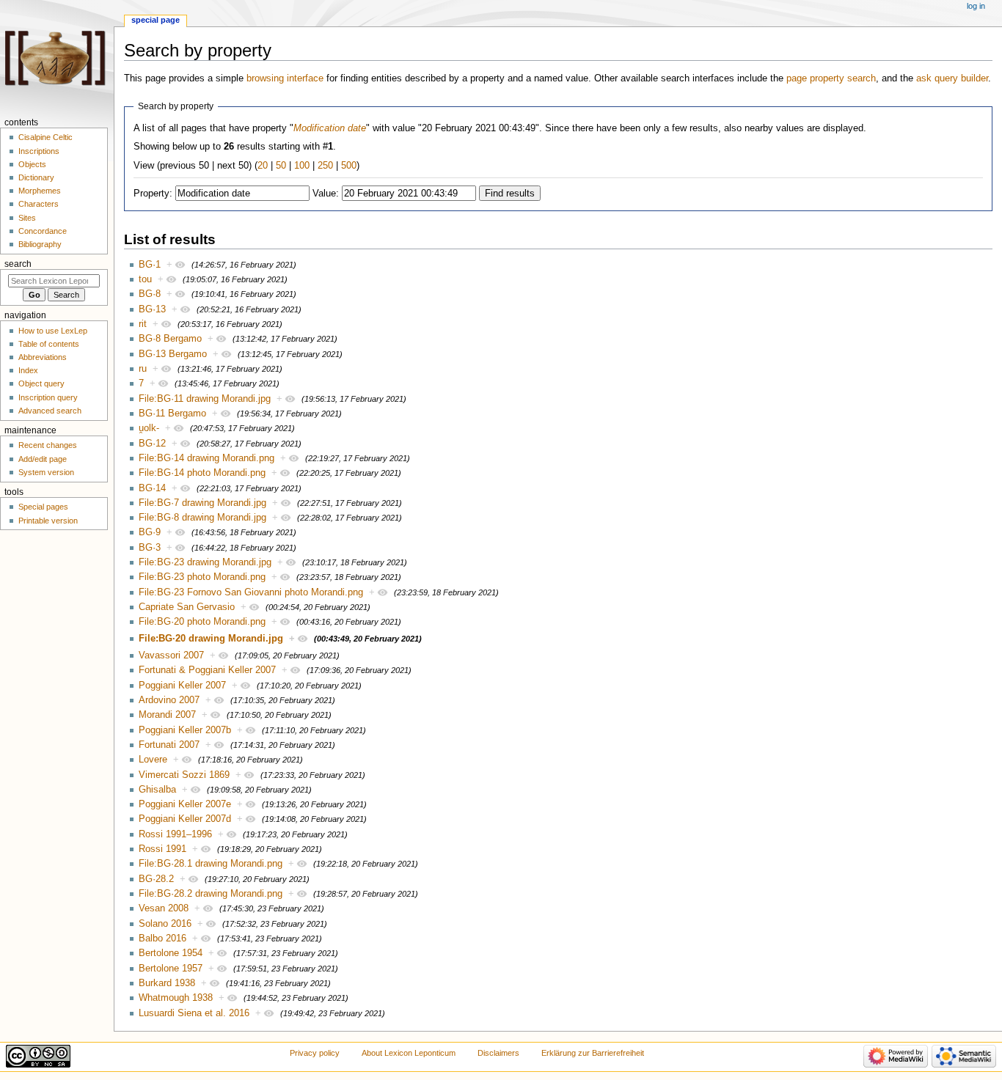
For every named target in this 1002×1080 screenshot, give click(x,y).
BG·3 (150, 548)
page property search (831, 78)
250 (325, 166)
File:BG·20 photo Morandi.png (202, 622)
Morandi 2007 (167, 715)
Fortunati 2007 (169, 745)
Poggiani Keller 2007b (185, 730)
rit (143, 324)
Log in (976, 5)
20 (262, 166)
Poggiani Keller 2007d (185, 819)
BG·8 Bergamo (170, 339)
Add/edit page (42, 459)
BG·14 (152, 488)
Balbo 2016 (162, 938)
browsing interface (284, 78)
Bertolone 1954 (170, 953)
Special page (155, 19)
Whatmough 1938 (176, 998)
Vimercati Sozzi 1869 (184, 775)
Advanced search (49, 410)
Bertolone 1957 (170, 968)
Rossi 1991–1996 (175, 834)
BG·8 (150, 294)
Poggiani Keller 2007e (185, 804)
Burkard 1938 (167, 983)
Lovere (153, 759)
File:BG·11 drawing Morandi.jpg (205, 399)
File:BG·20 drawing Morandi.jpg (211, 638)
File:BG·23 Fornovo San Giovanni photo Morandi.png (251, 592)
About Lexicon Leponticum (409, 1052)
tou (145, 279)
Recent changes (47, 445)
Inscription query (48, 397)
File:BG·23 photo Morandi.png (202, 577)
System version (46, 472)
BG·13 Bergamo (173, 354)
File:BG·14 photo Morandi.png (202, 473)
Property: (153, 193)
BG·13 (152, 309)
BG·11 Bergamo (172, 413)
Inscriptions (38, 151)
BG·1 (150, 265)
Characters (38, 203)
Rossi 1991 (162, 849)
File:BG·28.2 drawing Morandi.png (210, 894)
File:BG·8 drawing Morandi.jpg (202, 518)
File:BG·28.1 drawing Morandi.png (210, 864)
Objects (32, 164)
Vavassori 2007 (171, 655)
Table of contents (48, 343)
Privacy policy (315, 1052)
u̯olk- (149, 428)
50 (281, 166)
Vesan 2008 (164, 908)
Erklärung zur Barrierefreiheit (592, 1052)
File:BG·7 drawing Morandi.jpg (202, 503)
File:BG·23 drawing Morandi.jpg (205, 562)
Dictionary (36, 177)
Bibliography (40, 244)
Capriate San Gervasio (187, 607)
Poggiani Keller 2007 (182, 685)
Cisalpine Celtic (45, 137)
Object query (41, 383)
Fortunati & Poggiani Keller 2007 (207, 670)
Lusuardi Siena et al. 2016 (194, 1013)
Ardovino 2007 (169, 700)
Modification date (329, 128)
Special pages (43, 506)
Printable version (48, 520)
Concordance (42, 231)
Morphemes (39, 190)
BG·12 (152, 443)
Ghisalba (157, 790)
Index (28, 370)
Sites (27, 217)
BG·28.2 (156, 879)
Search (18, 264)
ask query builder (952, 78)
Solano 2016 (165, 924)
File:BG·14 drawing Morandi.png (206, 458)
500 (348, 166)
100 (302, 166)
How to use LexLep (52, 330)
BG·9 (150, 532)
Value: (325, 193)
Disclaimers (498, 1052)
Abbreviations (42, 357)
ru (143, 369)
